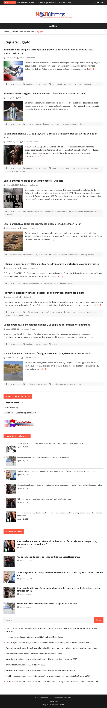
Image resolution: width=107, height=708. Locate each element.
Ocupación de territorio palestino (81, 254)
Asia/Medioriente (32, 283)
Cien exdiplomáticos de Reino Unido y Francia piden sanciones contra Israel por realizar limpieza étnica (59, 485)
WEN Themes (59, 705)
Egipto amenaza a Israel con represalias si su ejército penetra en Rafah (42, 223)
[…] (92, 69)
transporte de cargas (20, 315)
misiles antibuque (85, 84)
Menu (54, 25)
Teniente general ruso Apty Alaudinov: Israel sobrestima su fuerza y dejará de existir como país (56, 471)
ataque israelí (57, 84)
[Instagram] (101, 2)
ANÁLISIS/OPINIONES (54, 312)
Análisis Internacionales (35, 312)
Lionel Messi (64, 124)
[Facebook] (94, 2)
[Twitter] (98, 2)
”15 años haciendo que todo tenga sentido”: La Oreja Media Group (44, 499)
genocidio (9, 171)
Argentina (49, 124)
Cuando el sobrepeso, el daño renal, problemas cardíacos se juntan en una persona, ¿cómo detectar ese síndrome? (57, 542)
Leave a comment (15, 84)
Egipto (65, 84)
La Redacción (23, 98)
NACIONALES (42, 384)
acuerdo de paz (58, 168)
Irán (70, 84)
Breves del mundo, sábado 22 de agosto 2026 (25, 664)
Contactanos (53, 701)
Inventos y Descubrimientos (56, 211)
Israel (75, 84)
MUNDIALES (43, 84)
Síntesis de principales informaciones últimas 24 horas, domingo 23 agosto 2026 (50, 443)
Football (38, 124)
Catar (67, 168)
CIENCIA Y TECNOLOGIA (34, 211)
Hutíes (70, 283)
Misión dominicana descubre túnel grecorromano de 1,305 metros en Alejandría (47, 353)
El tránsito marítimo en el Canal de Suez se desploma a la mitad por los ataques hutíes (51, 263)
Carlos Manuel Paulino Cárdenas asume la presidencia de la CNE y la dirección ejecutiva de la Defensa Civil (52, 681)
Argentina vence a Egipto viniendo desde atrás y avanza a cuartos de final (44, 93)
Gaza (96, 168)
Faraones (9, 214)
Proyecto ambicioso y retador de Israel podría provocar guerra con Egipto (44, 292)
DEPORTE (29, 124)
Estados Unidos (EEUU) (84, 168)
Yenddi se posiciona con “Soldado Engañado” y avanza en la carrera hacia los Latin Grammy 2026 (48, 676)
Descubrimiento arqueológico (82, 211)
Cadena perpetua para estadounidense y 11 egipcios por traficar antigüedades (47, 324)
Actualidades (31, 384)
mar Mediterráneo (84, 312)
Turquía (22, 171)
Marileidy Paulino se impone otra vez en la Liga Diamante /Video (43, 457)
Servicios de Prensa (27, 58)
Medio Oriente (31, 84)
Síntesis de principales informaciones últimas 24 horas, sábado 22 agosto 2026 (40, 670)
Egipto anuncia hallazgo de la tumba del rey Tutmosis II (34, 180)
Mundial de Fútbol (77, 124)
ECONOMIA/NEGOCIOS (49, 283)
